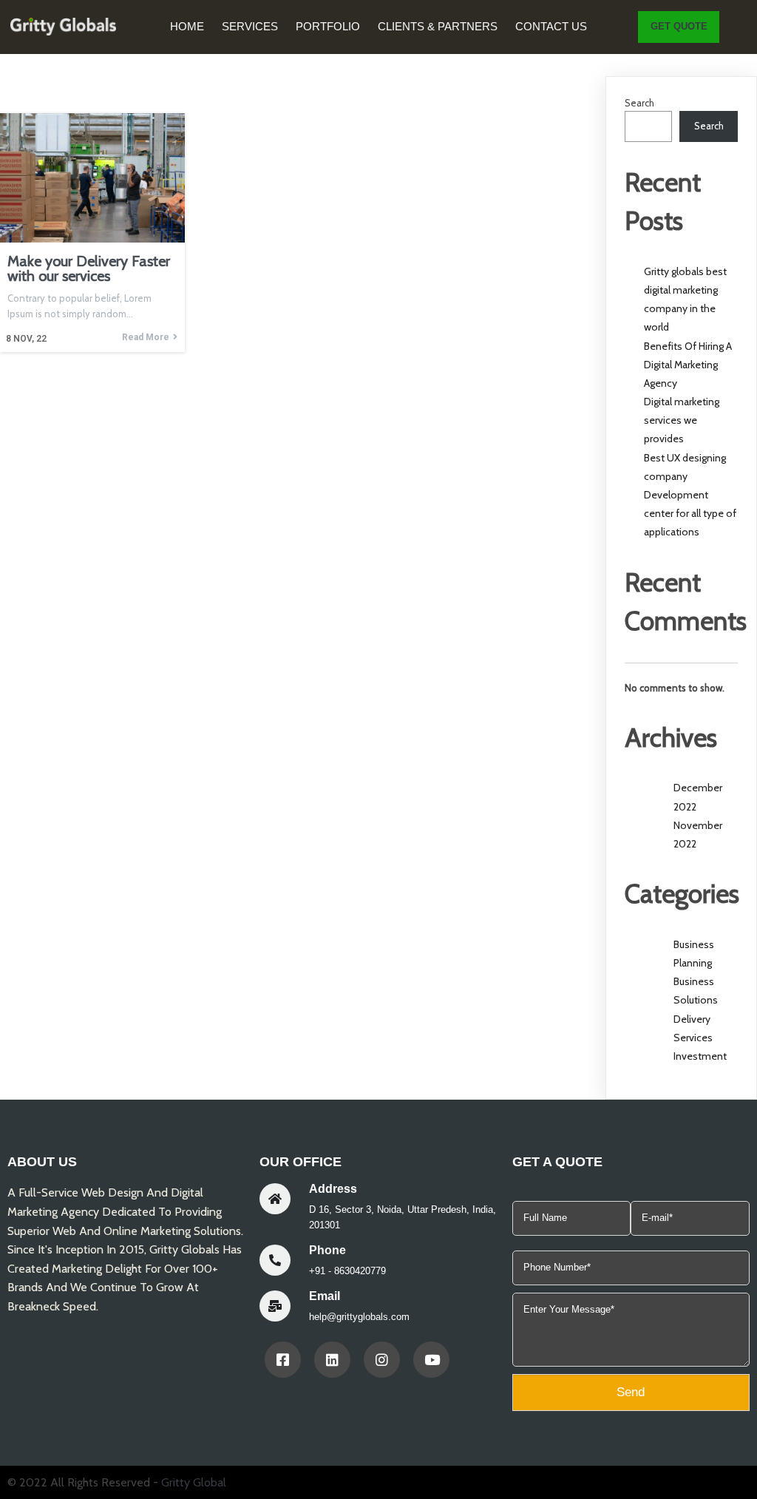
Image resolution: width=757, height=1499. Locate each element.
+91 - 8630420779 (347, 1270)
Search (639, 103)
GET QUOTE (679, 26)
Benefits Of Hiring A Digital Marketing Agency (688, 364)
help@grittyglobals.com (359, 1316)
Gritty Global (193, 1482)
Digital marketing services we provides (681, 420)
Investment (700, 1056)
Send (631, 1392)
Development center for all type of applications (690, 513)
